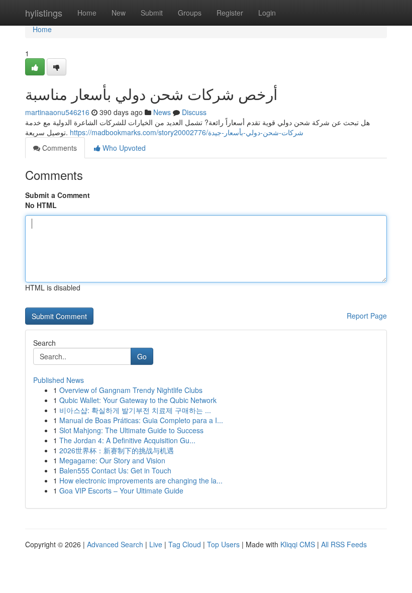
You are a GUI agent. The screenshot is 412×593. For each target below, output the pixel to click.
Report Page (367, 316)
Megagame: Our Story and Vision (112, 460)
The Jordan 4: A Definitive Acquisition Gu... (127, 440)
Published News (58, 380)
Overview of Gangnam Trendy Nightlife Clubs (130, 390)
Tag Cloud (184, 544)
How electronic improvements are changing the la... (141, 480)
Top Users (223, 544)
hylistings (43, 12)
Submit (152, 13)
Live (155, 544)
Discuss (194, 112)
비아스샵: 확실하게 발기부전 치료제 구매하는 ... (135, 410)
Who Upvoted (123, 148)
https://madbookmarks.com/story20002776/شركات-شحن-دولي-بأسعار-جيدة (186, 132)
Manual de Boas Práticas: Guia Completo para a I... (141, 420)
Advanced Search (115, 544)
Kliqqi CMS (297, 544)
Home (86, 13)
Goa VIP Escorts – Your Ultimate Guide (121, 490)
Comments (58, 148)
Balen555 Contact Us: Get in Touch (115, 470)
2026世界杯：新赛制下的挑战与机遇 (116, 450)
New (119, 13)
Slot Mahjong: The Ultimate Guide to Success (131, 430)
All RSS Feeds (344, 544)
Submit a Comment (57, 195)
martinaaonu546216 (57, 112)
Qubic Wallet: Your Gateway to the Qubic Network (138, 400)
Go (142, 356)
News (162, 112)
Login (267, 13)
